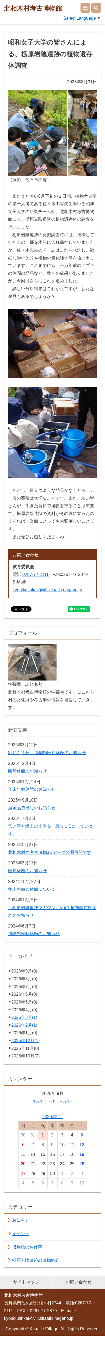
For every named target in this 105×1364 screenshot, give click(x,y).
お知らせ (20, 1220)
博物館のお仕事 (27, 1247)
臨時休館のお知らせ (27, 771)
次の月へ (66, 1102)
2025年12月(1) (25, 1040)
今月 (52, 1102)
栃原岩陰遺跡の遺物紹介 (36, 1260)
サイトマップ (26, 1282)
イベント (20, 1233)
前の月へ (39, 1102)
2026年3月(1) (24, 1017)
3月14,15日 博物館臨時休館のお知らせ (47, 752)
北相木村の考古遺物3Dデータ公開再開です (49, 852)
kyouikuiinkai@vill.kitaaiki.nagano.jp (47, 589)
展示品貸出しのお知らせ (31, 808)
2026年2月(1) (24, 1025)
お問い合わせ (79, 1282)
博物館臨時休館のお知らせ (34, 933)
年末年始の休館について (31, 889)
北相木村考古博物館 (33, 8)
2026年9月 (52, 1116)
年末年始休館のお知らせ (31, 789)
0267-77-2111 (35, 574)
